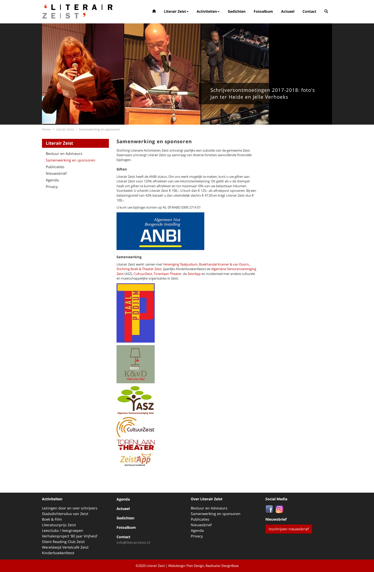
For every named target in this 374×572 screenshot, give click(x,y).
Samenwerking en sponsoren (70, 160)
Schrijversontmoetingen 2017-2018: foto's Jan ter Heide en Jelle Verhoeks (262, 93)
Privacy (52, 186)
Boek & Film (52, 519)
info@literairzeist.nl (133, 542)
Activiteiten (207, 11)
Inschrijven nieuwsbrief (289, 528)
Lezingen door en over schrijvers (69, 508)
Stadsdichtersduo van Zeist (65, 513)
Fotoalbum (263, 11)
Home (46, 129)
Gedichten (237, 11)
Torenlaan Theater (167, 273)
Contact (309, 11)
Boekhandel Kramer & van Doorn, (224, 264)
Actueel (287, 11)
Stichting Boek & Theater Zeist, (139, 269)
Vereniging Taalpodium (180, 264)
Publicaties (55, 166)
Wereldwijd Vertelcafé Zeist (65, 547)
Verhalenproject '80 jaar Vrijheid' (70, 536)
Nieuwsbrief (56, 173)
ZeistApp (194, 273)
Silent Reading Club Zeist (63, 541)
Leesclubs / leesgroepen (62, 530)
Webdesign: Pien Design (186, 565)
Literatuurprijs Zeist (59, 524)
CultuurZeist (143, 273)
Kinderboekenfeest (58, 552)
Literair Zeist (175, 11)
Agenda (52, 180)
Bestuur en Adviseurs (64, 153)
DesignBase (230, 565)
